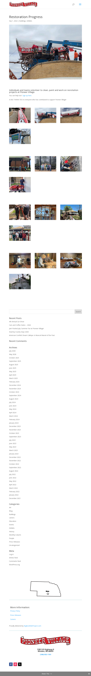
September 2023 (15, 437)
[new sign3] (71, 123)
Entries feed (13, 558)
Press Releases (14, 542)
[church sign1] (71, 171)
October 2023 (14, 433)
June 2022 (12, 478)
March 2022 (13, 488)
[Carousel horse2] (20, 268)
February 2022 (14, 491)
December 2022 (15, 457)
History (11, 531)
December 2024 (15, 385)
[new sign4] (20, 144)
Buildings (22, 21)
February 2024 (14, 419)
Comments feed (15, 561)
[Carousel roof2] (71, 220)
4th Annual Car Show (16, 322)
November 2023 (15, 430)
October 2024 (14, 392)
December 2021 (15, 498)
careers (11, 518)
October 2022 (14, 464)
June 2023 (12, 443)
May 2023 (12, 447)
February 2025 (14, 382)
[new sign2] (45, 123)
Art (10, 507)
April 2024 (12, 413)
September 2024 (15, 395)
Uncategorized (14, 545)
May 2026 (12, 354)
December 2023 (15, 426)
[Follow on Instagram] (15, 664)
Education (12, 521)
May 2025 (12, 371)
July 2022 (12, 474)
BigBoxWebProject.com (32, 626)
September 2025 (15, 361)
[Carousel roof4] (20, 241)
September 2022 (15, 467)
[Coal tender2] (20, 171)
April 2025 (12, 375)
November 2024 (15, 389)
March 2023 (13, 450)
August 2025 (13, 365)
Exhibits (29, 21)
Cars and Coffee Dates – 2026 (20, 325)
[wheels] (20, 192)
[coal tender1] (45, 171)
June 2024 (12, 406)
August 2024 (13, 399)
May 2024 (12, 409)
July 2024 (12, 402)
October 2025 (14, 358)
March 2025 (13, 378)
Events (11, 525)
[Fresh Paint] (20, 289)
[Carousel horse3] (71, 268)
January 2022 (13, 495)
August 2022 (13, 471)
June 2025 (12, 368)
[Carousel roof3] (45, 220)
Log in (11, 554)
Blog (10, 511)
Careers (13, 619)
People (11, 538)
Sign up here (27, 95)
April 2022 (12, 485)
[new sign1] (20, 123)
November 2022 (15, 461)
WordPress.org (14, 565)
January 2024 (13, 423)
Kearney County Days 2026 (19, 332)
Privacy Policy (15, 611)
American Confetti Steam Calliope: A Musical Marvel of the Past (32, 335)
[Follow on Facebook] (11, 664)
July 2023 (12, 440)
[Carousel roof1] (20, 220)
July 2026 (12, 351)
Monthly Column (15, 535)
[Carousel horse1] (45, 268)
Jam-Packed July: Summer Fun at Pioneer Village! (26, 328)
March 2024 (13, 416)
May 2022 (12, 481)
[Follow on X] (20, 664)
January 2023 (13, 454)
